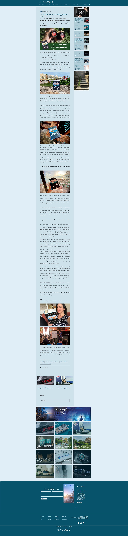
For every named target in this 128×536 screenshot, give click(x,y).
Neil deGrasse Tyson (63, 361)
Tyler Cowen (43, 363)
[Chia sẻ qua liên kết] (47, 367)
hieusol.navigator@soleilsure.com (81, 517)
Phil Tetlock (56, 361)
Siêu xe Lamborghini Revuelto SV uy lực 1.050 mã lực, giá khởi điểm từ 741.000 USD (45, 387)
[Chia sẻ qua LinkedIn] (45, 367)
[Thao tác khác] (69, 11)
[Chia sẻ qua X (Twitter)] (42, 367)
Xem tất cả (71, 373)
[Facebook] (79, 523)
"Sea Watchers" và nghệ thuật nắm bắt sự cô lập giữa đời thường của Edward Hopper (63, 387)
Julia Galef (48, 363)
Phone (53, 490)
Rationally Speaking (49, 361)
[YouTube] (83, 523)
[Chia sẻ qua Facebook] (40, 367)
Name (41, 490)
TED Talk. (42, 361)
